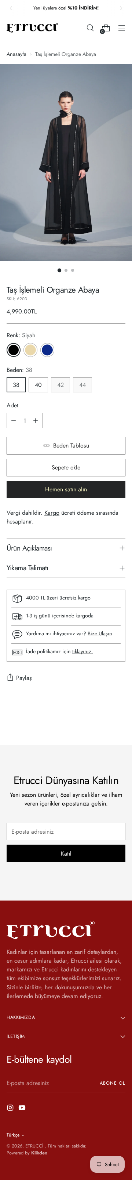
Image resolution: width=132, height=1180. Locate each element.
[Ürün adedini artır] (35, 420)
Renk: (21, 335)
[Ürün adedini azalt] (13, 420)
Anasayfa (16, 54)
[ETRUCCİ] (32, 28)
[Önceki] (11, 8)
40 (38, 385)
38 (16, 385)
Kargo (51, 513)
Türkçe (13, 1135)
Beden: (19, 370)
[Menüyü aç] (121, 27)
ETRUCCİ (35, 1146)
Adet (12, 405)
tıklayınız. (82, 651)
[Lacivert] (47, 350)
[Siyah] (14, 350)
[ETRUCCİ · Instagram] (11, 1109)
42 (60, 385)
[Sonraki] (121, 8)
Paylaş (24, 678)
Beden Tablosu (71, 445)
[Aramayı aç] (90, 27)
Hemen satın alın (66, 489)
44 (82, 385)
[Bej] (30, 350)
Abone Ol (112, 1083)
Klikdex (39, 1153)
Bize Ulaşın (100, 633)
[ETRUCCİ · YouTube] (22, 1109)
